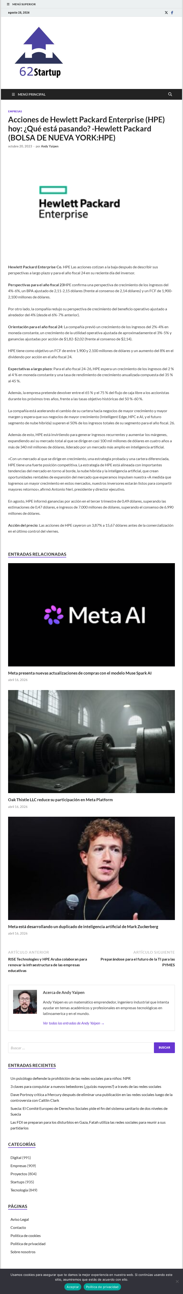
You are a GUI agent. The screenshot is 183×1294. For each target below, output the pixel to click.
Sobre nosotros (23, 1251)
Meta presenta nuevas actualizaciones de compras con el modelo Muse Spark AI (80, 673)
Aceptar (73, 1287)
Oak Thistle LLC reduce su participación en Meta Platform (60, 799)
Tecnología (19, 1190)
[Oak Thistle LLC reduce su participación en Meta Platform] (91, 743)
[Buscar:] (91, 1047)
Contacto (18, 1227)
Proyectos (18, 1173)
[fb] (172, 12)
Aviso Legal (19, 1219)
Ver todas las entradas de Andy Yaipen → (74, 1023)
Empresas (15, 111)
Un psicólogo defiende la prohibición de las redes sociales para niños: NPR (70, 1078)
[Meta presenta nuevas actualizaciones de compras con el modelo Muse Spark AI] (91, 616)
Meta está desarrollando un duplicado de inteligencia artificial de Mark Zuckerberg (83, 926)
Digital (15, 1157)
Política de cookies (25, 1235)
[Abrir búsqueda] (170, 94)
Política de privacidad (28, 1243)
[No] (177, 1281)
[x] (166, 12)
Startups (17, 1182)
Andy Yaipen (49, 146)
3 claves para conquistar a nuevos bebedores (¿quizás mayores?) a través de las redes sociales (85, 1086)
